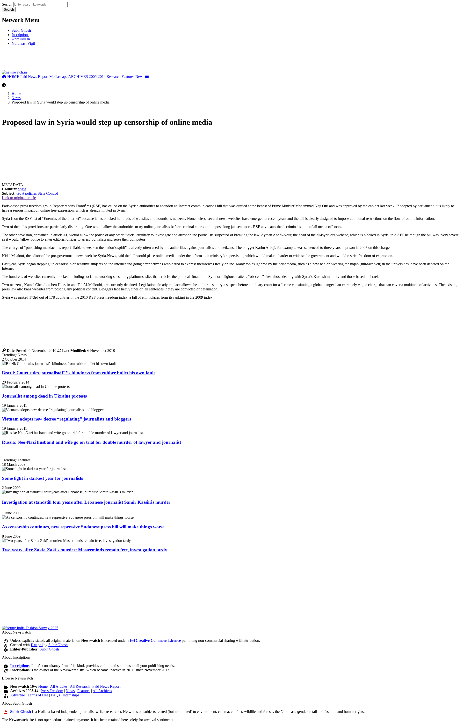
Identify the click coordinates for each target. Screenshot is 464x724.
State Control (48, 193)
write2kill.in (21, 39)
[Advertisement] (74, 60)
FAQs (55, 695)
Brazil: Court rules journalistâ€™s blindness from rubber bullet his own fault (78, 372)
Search (7, 4)
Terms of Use (38, 695)
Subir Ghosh (21, 30)
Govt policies (26, 193)
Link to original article (19, 198)
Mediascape (58, 76)
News (139, 76)
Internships (71, 695)
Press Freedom (52, 691)
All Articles (58, 686)
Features (128, 76)
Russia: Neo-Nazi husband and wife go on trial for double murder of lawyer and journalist (91, 442)
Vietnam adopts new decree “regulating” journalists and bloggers (66, 418)
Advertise (17, 695)
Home (16, 93)
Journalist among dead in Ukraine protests (44, 396)
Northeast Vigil (23, 43)
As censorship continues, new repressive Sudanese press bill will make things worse (83, 526)
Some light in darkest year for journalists (42, 478)
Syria (22, 189)
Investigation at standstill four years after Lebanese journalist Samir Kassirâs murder (86, 502)
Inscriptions (20, 35)
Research (114, 76)
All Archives (102, 691)
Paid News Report (34, 76)
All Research (80, 686)
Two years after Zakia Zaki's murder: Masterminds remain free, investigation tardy (84, 549)
